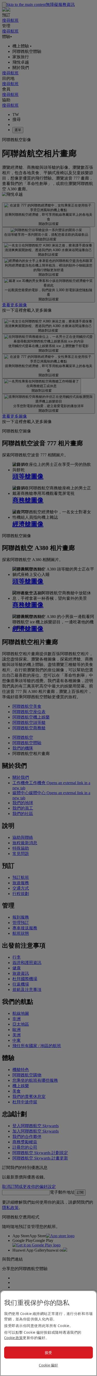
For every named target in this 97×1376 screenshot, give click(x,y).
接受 (48, 1352)
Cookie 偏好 (48, 1365)
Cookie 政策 (13, 1337)
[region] (48, 1333)
